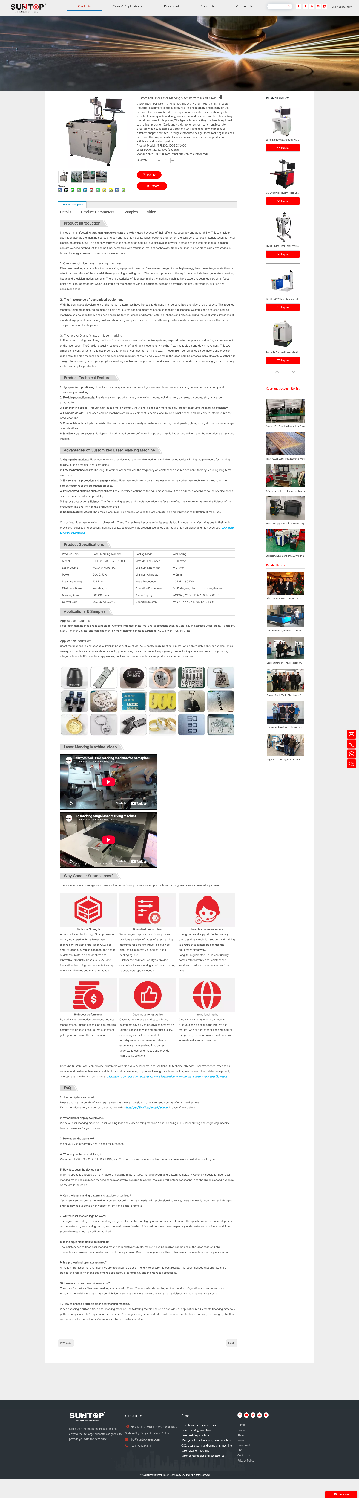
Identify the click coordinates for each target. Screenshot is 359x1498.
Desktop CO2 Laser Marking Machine (283, 193)
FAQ (239, 1450)
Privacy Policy (245, 1460)
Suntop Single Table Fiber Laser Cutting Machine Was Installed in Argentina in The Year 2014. (285, 695)
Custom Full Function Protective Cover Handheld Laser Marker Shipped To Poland (287, 407)
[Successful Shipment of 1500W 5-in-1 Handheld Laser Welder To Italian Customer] (285, 532)
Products (242, 1430)
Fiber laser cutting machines (198, 1425)
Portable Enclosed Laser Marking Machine (283, 246)
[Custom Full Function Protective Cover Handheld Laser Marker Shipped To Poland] (285, 403)
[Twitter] (253, 1415)
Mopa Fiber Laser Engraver (280, 299)
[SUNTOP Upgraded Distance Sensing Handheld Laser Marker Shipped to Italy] (285, 500)
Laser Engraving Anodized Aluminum (283, 352)
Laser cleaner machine (195, 1450)
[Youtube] (311, 6)
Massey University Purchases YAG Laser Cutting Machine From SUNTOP (285, 727)
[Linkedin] (305, 6)
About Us (242, 1435)
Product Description (72, 204)
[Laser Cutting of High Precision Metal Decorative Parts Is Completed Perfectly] (285, 648)
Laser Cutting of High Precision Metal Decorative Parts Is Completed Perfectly (285, 663)
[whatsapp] (324, 6)
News (240, 1440)
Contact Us (244, 1455)
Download (243, 1445)
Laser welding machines (196, 1435)
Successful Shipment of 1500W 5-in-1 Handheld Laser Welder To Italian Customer (287, 537)
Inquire (151, 175)
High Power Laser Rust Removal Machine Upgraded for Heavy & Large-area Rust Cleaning (287, 440)
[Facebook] (298, 6)
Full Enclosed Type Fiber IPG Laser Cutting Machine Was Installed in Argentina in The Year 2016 (285, 630)
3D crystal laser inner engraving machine (206, 1440)
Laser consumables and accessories (202, 1455)
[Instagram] (318, 6)
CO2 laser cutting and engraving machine (206, 1445)
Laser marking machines (196, 1430)
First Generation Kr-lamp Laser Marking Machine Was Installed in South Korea (285, 598)
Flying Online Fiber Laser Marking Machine (283, 139)
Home (241, 1425)
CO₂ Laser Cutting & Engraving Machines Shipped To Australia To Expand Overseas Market (287, 472)
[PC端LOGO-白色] (88, 1417)
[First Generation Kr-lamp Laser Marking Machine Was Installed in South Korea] (285, 583)
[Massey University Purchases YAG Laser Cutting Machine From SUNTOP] (285, 712)
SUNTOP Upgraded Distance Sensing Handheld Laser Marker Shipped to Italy (287, 504)
